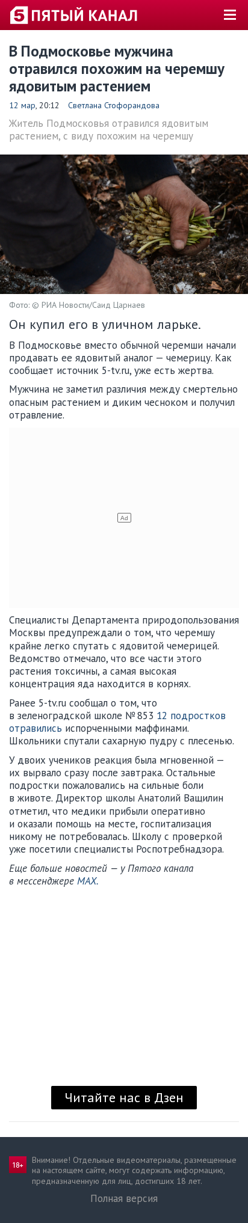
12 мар (22, 105)
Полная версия (124, 1198)
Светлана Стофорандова (114, 105)
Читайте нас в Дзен (124, 1097)
